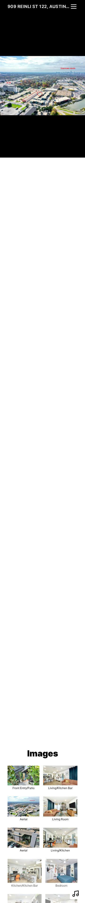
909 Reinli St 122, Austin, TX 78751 (39, 6)
